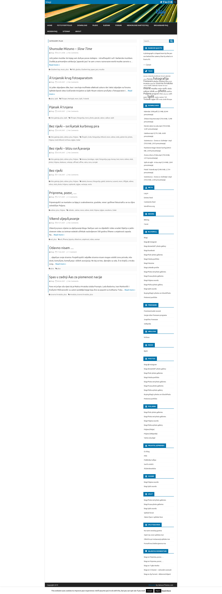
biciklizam (157, 76)
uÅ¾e (81, 162)
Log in (146, 193)
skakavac (63, 162)
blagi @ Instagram (150, 242)
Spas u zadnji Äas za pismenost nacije (75, 277)
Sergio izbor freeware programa (155, 315)
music (63, 69)
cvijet (97, 159)
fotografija (80, 118)
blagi (52, 53)
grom (170, 81)
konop (113, 159)
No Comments (73, 53)
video (92, 239)
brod (163, 76)
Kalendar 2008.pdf (150, 111)
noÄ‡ (164, 88)
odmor (66, 137)
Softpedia (147, 324)
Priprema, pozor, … (63, 193)
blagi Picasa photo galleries (153, 276)
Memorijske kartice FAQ (138, 25)
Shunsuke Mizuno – (70, 48)
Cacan (146, 224)
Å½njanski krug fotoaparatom (70, 78)
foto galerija (55, 118)
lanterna (109, 181)
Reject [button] (158, 591)
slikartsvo (77, 239)
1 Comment (72, 252)
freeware (148, 81)
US (157, 99)
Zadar (78, 140)
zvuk (164, 99)
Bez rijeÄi (56, 170)
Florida (150, 79)
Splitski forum (149, 513)
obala (170, 89)
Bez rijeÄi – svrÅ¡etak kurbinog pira (74, 126)
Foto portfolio (64, 25)
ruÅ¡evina (165, 94)
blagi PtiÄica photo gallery (153, 285)
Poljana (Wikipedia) (150, 434)
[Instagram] (169, 2)
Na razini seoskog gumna (153, 531)
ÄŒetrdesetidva (150, 469)
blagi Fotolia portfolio (151, 259)
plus (67, 69)
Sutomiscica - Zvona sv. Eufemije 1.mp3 (158, 141)
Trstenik (86, 99)
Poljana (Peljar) (149, 429)
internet (152, 83)
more (76, 99)
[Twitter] (161, 2)
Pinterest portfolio (150, 297)
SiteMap (66, 31)
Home (49, 25)
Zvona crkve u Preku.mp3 (153, 155)
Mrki (145, 456)
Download (82, 25)
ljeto (61, 137)
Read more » (54, 65)
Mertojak (71, 99)
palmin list (123, 137)
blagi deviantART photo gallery (155, 246)
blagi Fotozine (149, 263)
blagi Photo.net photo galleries (155, 272)
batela (84, 181)
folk (73, 69)
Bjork (146, 351)
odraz (51, 184)
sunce (161, 97)
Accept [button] (149, 591)
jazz (97, 69)
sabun (102, 118)
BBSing (146, 220)
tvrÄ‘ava (67, 140)
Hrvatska (73, 294)
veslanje (84, 184)
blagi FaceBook (149, 250)
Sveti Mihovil (59, 140)
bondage (91, 159)
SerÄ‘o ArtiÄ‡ (149, 464)
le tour (165, 85)
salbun (107, 118)
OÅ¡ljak (125, 181)
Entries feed (148, 198)
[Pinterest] (171, 2)
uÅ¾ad (75, 162)
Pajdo (95, 25)
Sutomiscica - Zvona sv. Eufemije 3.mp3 (158, 177)
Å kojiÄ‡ (85, 137)
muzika (101, 69)
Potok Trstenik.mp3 (151, 169)
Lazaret (115, 181)
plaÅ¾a (169, 91)
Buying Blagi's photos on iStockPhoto (157, 293)
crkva (144, 79)
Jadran (77, 210)
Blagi (146, 238)
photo (91, 118)
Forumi (118, 25)
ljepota (71, 239)
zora (90, 162)
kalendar (155, 85)
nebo (160, 89)
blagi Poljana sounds (151, 280)
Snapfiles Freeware (151, 319)
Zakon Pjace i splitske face (153, 517)
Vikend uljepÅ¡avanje (64, 218)
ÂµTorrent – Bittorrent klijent (160, 574)
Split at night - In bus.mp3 (153, 162)
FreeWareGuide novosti (152, 311)
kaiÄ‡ (150, 85)
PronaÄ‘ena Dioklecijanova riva (155, 543)
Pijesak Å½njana (61, 107)
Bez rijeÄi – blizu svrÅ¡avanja (69, 148)
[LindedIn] (166, 2)
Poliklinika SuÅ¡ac (150, 460)
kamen (160, 85)
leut (117, 159)
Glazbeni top (55, 69)
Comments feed (149, 202)
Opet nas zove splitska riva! (154, 535)
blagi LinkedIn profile (151, 267)
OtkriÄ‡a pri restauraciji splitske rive (157, 539)
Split (56, 99)
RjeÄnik (106, 25)
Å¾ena (65, 239)
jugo (109, 159)
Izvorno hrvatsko (57, 294)
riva (161, 94)
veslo (90, 184)
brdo (90, 137)
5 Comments (72, 197)
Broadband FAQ (161, 25)
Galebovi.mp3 (149, 133)
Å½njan (64, 99)
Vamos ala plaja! (149, 438)
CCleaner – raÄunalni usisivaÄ (160, 570)
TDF (165, 97)
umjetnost (85, 239)
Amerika (151, 76)
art (52, 239)
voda (160, 99)
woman (97, 239)
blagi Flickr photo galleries (153, 255)
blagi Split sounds (150, 289)
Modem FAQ (52, 31)
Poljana (75, 137)
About (78, 31)
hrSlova (146, 337)
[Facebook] (163, 2)
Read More (166, 591)
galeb (103, 181)
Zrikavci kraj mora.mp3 (152, 119)
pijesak (96, 118)
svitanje (69, 162)
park (156, 91)
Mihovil (103, 137)
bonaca (84, 159)
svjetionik (71, 184)
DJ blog (147, 451)
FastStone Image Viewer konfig (155, 148)
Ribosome (152, 585)
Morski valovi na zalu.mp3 (153, 126)
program (155, 94)
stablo (157, 97)
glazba (78, 69)
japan (93, 69)
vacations (108, 210)
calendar (168, 76)
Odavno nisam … (61, 248)
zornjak (95, 162)
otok (117, 137)
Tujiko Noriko (154, 566)
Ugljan (73, 140)
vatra (86, 162)
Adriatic (71, 210)
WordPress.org (149, 206)
